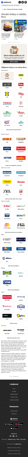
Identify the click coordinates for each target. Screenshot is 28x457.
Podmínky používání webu (14, 450)
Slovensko (23, 439)
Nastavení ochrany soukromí (14, 447)
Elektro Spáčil (7, 358)
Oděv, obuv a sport (21, 345)
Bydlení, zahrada (8, 345)
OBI (18, 356)
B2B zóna (14, 413)
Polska (18, 439)
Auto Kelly (20, 358)
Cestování (16, 347)
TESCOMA (15, 358)
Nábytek (15, 345)
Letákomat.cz (18, 444)
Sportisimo (22, 356)
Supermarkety (20, 344)
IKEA (11, 358)
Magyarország (11, 439)
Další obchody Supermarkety (13, 129)
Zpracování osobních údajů (14, 453)
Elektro (2, 345)
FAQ (14, 388)
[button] (22, 2)
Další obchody (13, 323)
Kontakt (14, 391)
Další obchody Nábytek (13, 289)
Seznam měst (14, 397)
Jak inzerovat (14, 411)
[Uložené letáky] (19, 2)
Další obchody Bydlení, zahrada (13, 165)
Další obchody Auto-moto (13, 338)
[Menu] (25, 2)
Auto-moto (21, 347)
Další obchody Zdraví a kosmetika (13, 232)
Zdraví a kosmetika (5, 347)
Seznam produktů (13, 400)
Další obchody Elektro (13, 265)
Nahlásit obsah (14, 394)
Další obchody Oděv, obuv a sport (13, 198)
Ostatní (11, 347)
